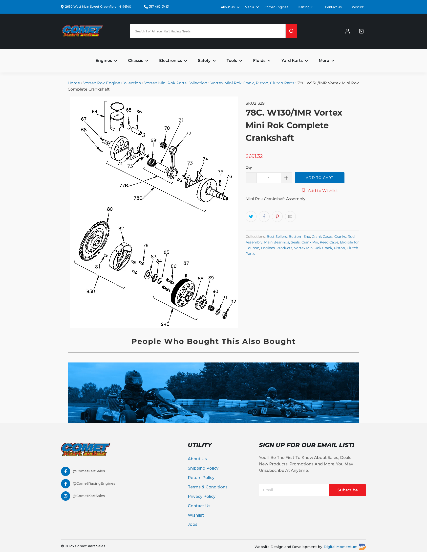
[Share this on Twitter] (251, 216)
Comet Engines (276, 7)
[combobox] (208, 31)
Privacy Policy (201, 496)
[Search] (291, 31)
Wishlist (358, 7)
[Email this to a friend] (290, 216)
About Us (197, 458)
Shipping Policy (203, 468)
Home (74, 83)
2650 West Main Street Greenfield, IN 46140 (98, 6)
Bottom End (299, 236)
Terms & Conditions (208, 487)
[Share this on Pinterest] (277, 216)
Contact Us (333, 7)
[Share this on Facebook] (264, 216)
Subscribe (348, 490)
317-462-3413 (159, 6)
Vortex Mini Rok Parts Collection (175, 83)
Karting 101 (307, 7)
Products (284, 248)
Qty (249, 167)
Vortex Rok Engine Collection (112, 83)
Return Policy (201, 477)
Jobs (192, 524)
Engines (268, 248)
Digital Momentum (340, 547)
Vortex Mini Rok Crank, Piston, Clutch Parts (252, 83)
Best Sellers (277, 236)
